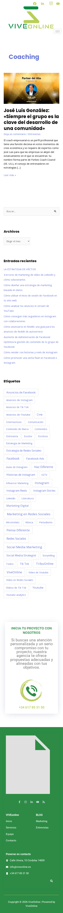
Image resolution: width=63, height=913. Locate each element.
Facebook (13, 458)
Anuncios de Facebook (21, 392)
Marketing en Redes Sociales (28, 514)
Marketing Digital (17, 506)
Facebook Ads (35, 458)
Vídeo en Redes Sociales (19, 580)
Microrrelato (12, 522)
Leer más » (10, 175)
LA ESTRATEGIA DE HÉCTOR (20, 269)
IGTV (44, 474)
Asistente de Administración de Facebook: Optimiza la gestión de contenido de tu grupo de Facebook (31, 341)
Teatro (10, 563)
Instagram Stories (44, 490)
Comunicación (35, 422)
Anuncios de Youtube (18, 414)
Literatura (28, 498)
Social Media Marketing (24, 547)
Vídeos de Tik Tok (16, 587)
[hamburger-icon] (57, 31)
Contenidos (41, 429)
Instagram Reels (16, 490)
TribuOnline (44, 564)
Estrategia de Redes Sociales (23, 450)
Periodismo (45, 522)
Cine (40, 414)
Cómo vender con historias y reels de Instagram (30, 352)
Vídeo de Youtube (38, 572)
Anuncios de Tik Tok (17, 407)
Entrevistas (34, 134)
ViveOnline (14, 572)
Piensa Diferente (18, 530)
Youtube (38, 587)
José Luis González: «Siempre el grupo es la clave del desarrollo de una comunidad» (31, 119)
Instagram (42, 483)
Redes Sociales (16, 538)
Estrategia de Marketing (19, 443)
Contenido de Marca (17, 429)
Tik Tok (24, 564)
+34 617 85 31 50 (31, 707)
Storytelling (49, 555)
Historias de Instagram (20, 475)
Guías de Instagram (17, 467)
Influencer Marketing (17, 483)
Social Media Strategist (21, 555)
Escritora (43, 436)
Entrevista (12, 436)
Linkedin (10, 498)
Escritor (28, 436)
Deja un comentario (15, 134)
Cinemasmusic (14, 422)
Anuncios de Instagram (19, 400)
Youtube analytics (16, 594)
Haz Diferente (43, 467)
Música (29, 522)
